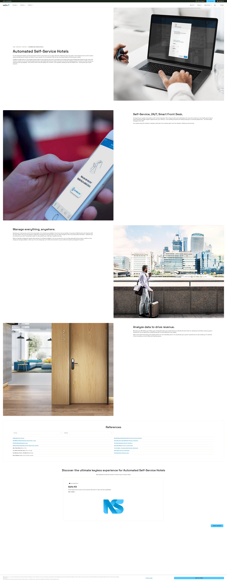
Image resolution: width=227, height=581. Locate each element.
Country (15, 432)
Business (66, 432)
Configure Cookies (149, 578)
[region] (113, 578)
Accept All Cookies (199, 578)
